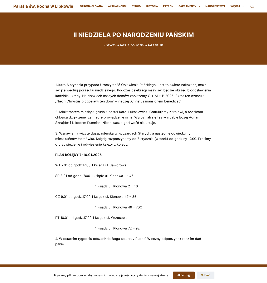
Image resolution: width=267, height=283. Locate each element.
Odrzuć (205, 275)
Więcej (235, 6)
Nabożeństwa (215, 6)
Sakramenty (187, 6)
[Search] (252, 6)
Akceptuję (183, 275)
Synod (136, 6)
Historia (152, 6)
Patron (168, 6)
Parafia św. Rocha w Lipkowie (43, 6)
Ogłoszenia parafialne (147, 45)
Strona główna (91, 6)
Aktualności (117, 6)
